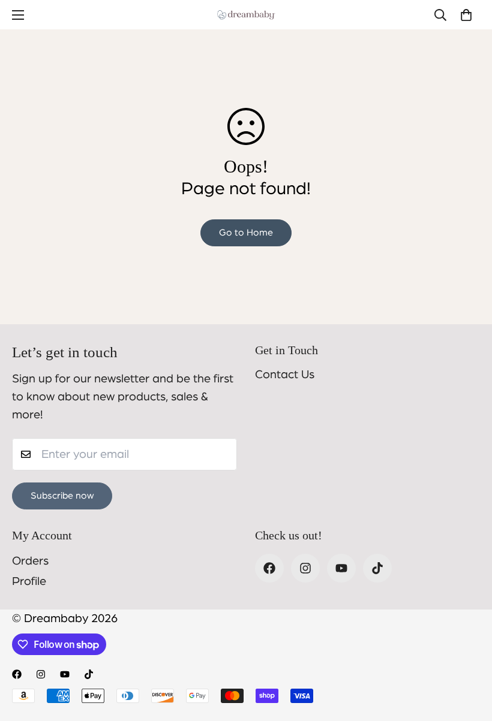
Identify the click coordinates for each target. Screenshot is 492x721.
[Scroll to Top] (468, 655)
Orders (30, 561)
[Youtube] (341, 568)
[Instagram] (305, 568)
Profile (29, 581)
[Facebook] (269, 568)
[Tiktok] (377, 568)
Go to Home (246, 232)
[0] (466, 15)
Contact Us (284, 375)
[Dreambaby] (246, 14)
